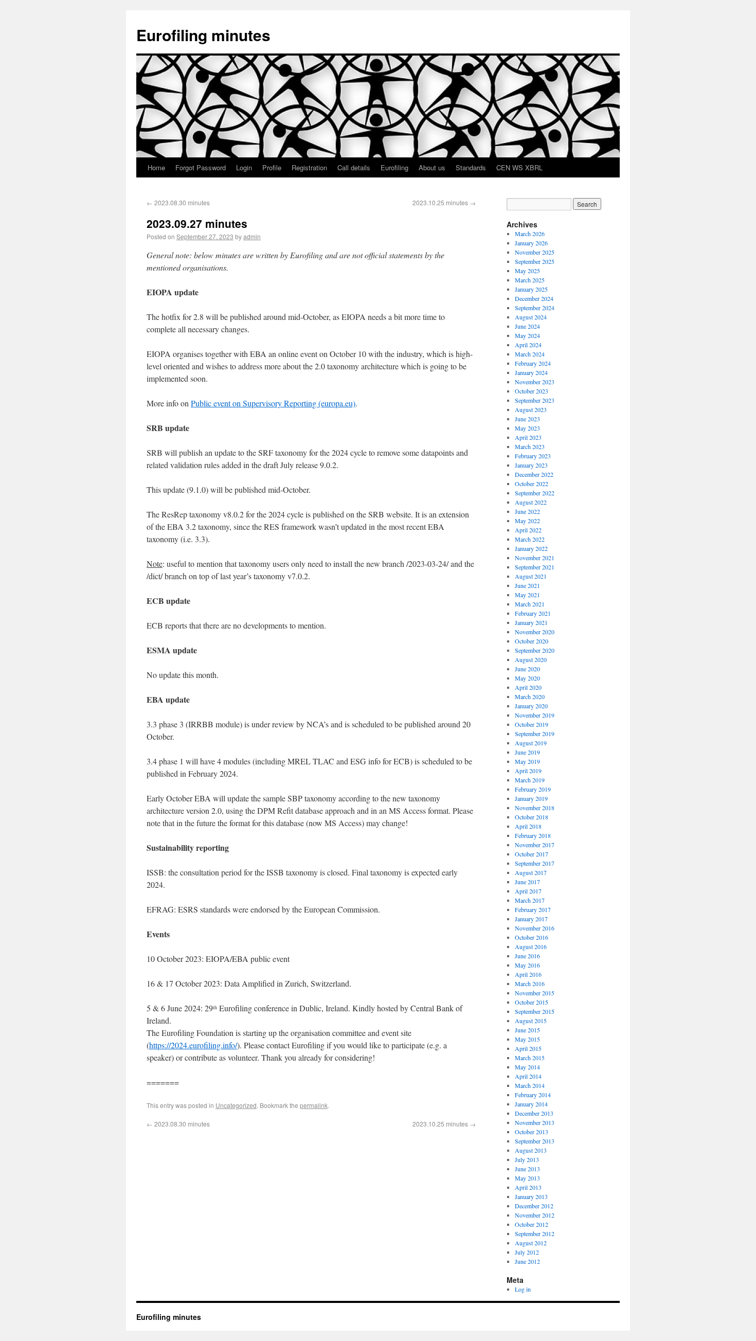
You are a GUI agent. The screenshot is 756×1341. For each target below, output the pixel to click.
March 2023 (530, 446)
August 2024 (531, 317)
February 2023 (533, 456)
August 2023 (531, 409)
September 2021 (534, 567)
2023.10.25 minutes (444, 202)
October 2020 (531, 641)
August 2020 (531, 659)
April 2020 (528, 687)
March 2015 (530, 1057)
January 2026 (531, 243)
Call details (353, 167)
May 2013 (527, 1178)
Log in (523, 1289)
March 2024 (530, 354)
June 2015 (527, 1030)
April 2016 (528, 974)
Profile (271, 167)
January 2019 (531, 798)
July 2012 (527, 1252)
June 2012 (527, 1261)
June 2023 (527, 419)
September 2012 (534, 1233)
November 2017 (534, 845)
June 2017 (527, 882)
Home (156, 167)
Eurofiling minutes (203, 35)
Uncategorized (236, 1105)
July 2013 (527, 1159)
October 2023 (531, 391)
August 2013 (531, 1150)
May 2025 (527, 270)
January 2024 (531, 372)
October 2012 (531, 1224)
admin (252, 236)
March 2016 (530, 983)
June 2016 (527, 956)
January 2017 (531, 919)
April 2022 (528, 530)
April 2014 (528, 1076)
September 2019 (534, 733)
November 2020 (534, 632)
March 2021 (530, 604)
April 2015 (528, 1048)
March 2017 (530, 900)
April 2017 (528, 891)
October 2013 (531, 1132)
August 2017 (531, 872)
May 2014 (527, 1067)
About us (432, 167)
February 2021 (533, 613)
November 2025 (534, 252)
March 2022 (530, 539)
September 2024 (534, 307)
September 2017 (534, 863)
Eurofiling (394, 167)
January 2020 (531, 706)
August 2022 (531, 502)
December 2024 (534, 298)
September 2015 (534, 1011)
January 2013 (531, 1196)
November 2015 (534, 993)
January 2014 (531, 1104)
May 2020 (527, 678)
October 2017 (531, 854)
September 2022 (534, 493)
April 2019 (528, 770)
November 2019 (534, 715)
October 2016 (531, 937)
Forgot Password (200, 167)
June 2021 (527, 585)
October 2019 (531, 724)
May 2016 (527, 965)
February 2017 (533, 909)
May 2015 (527, 1039)
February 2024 (533, 363)
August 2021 (531, 576)
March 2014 (530, 1085)
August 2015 (531, 1020)
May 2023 (527, 428)
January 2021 (531, 622)
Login (244, 167)
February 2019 (533, 789)
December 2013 (534, 1113)
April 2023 (528, 437)
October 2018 (531, 817)
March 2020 (530, 696)
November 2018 (534, 807)
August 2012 (531, 1243)
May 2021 (527, 595)
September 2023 (534, 400)
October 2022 (531, 483)
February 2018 (533, 835)
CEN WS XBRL (519, 167)
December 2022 (534, 474)
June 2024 (527, 326)
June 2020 (527, 669)
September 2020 (534, 650)
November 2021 (534, 557)
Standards (471, 167)
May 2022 (527, 520)
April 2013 (528, 1187)
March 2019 (530, 780)
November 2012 (534, 1215)
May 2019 (527, 761)
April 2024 (528, 345)
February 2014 (533, 1094)
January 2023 (531, 465)
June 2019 (527, 752)
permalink (314, 1105)
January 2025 (531, 289)
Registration (309, 167)
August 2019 (531, 743)
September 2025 (534, 261)
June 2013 (527, 1169)
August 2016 (531, 946)
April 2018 (528, 826)
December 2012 (534, 1206)
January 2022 (531, 548)
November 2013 (534, 1122)
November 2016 (534, 928)
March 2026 (530, 233)
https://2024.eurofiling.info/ (193, 1045)
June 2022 (527, 511)
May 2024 (527, 335)
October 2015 (531, 1002)
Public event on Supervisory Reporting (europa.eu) (273, 403)
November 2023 (534, 382)
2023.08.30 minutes (178, 202)
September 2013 (534, 1141)
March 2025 (530, 280)
